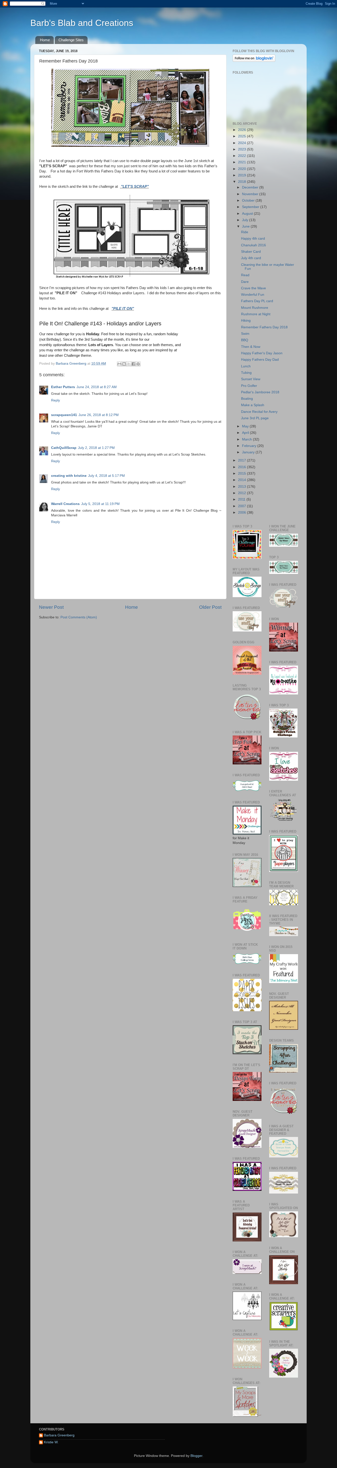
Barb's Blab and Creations (81, 23)
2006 (242, 512)
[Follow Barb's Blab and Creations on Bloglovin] (254, 61)
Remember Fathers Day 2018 (264, 327)
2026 (242, 130)
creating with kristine (69, 476)
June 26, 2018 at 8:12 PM (98, 415)
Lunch (246, 366)
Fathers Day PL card (257, 301)
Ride (244, 232)
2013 (242, 486)
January (249, 452)
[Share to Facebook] (133, 363)
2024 (242, 143)
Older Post (210, 607)
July (245, 220)
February (249, 446)
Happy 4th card (253, 238)
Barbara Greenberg (59, 1435)
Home (45, 40)
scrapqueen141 (64, 415)
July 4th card (251, 258)
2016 (242, 467)
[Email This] (119, 363)
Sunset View (250, 379)
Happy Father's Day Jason (261, 353)
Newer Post (51, 607)
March (247, 439)
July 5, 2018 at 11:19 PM (100, 504)
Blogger (196, 1456)
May (246, 426)
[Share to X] (128, 363)
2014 (242, 480)
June (246, 226)
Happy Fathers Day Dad (260, 359)
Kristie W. (51, 1442)
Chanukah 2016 (253, 245)
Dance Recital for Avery (259, 412)
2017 (242, 460)
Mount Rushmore (254, 308)
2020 (242, 169)
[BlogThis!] (124, 363)
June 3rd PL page (255, 418)
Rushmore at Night (255, 314)
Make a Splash (252, 405)
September (251, 207)
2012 (242, 493)
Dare (245, 282)
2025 (242, 136)
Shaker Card (251, 251)
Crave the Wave (253, 288)
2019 (242, 175)
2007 (242, 506)
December (250, 187)
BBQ (244, 340)
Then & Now (250, 347)
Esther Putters (63, 387)
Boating (247, 398)
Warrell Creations (65, 504)
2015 (242, 473)
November (250, 194)
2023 (242, 149)
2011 (242, 499)
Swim (245, 334)
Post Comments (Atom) (78, 617)
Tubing (246, 373)
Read (245, 275)
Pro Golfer (249, 386)
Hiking (246, 320)
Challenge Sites (71, 40)
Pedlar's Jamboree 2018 (260, 392)
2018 (242, 182)
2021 (242, 162)
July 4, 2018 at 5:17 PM (106, 476)
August (248, 213)
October (249, 200)
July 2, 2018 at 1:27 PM (96, 448)
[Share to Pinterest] (138, 363)
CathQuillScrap (63, 448)
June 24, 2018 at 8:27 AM (96, 387)
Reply (55, 400)
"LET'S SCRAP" (134, 187)
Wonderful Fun (252, 294)
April (246, 433)
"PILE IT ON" (123, 309)
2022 (242, 156)
